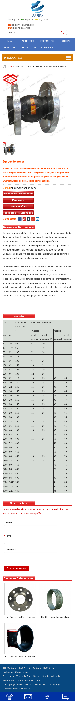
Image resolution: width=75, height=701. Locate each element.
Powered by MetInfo (22, 688)
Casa (9, 41)
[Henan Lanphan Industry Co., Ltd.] (37, 8)
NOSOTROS (28, 41)
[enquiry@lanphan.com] (28, 696)
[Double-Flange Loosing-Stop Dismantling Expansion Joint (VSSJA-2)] (55, 599)
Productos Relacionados (18, 212)
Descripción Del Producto (18, 193)
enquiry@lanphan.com (23, 25)
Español (29, 19)
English (15, 19)
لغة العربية (43, 19)
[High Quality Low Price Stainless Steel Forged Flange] (20, 599)
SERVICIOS (9, 47)
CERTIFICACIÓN (28, 47)
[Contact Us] (47, 696)
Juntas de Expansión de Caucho (48, 66)
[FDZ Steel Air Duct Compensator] (20, 638)
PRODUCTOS (47, 41)
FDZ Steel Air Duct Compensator (20, 656)
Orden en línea (18, 206)
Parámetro (18, 200)
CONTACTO (47, 47)
